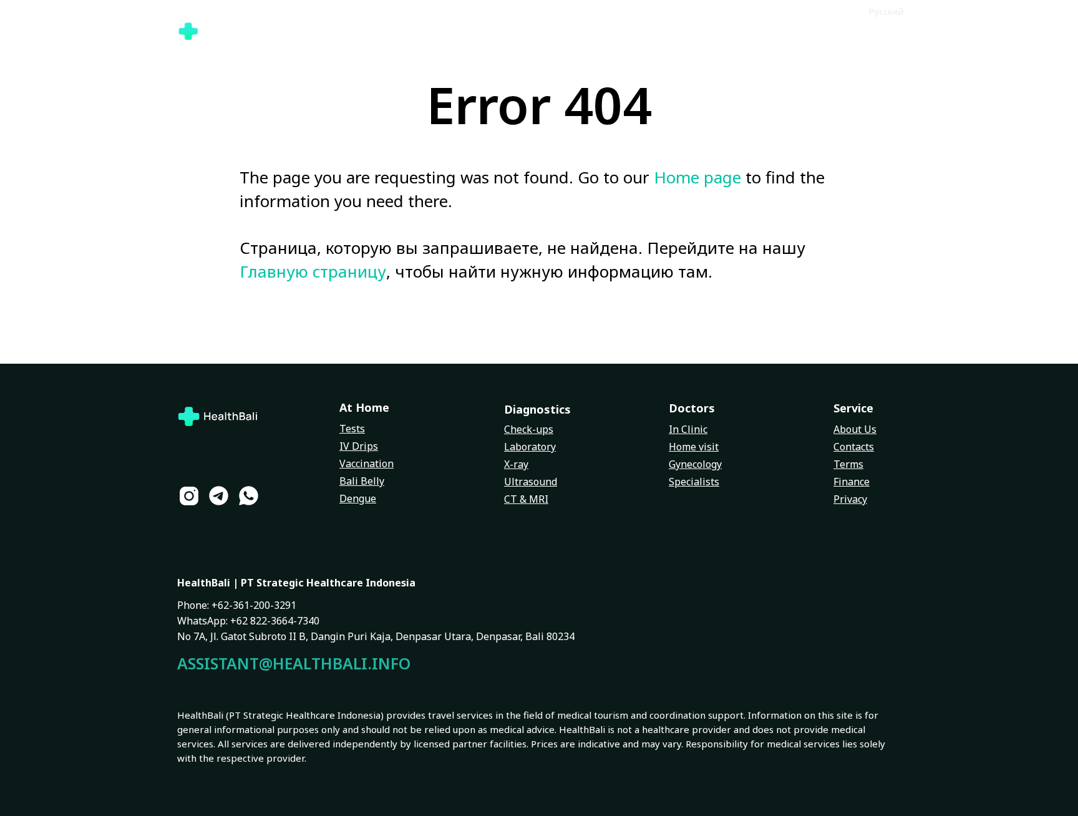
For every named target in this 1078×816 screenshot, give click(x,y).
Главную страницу (313, 271)
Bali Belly (361, 481)
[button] (838, 11)
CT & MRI (526, 499)
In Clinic (688, 429)
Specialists (694, 481)
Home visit (694, 447)
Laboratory (530, 447)
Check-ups (528, 429)
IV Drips (358, 446)
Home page (697, 177)
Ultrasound (530, 481)
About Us (854, 429)
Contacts (853, 447)
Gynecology (695, 464)
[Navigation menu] (892, 31)
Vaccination (366, 463)
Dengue (357, 498)
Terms (848, 464)
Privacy (850, 499)
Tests (352, 428)
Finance (851, 481)
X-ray (516, 464)
